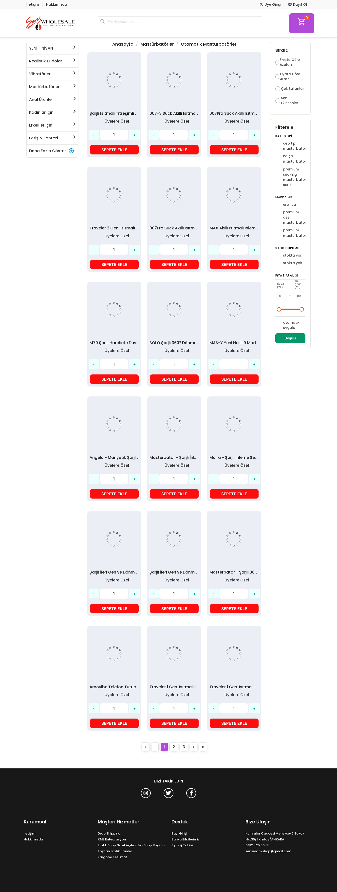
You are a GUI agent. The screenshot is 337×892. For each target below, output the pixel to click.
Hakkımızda (56, 4)
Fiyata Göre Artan (290, 76)
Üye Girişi (272, 4)
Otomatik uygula (291, 325)
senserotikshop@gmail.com (268, 851)
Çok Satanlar (292, 88)
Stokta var (292, 255)
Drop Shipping (109, 833)
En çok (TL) (298, 284)
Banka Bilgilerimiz (185, 839)
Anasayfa (122, 44)
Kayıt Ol (299, 4)
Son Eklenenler (289, 100)
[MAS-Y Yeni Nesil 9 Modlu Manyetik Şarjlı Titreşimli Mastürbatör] (234, 309)
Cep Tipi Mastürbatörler (293, 146)
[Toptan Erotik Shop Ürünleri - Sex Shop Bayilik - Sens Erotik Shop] (59, 23)
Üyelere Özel (117, 121)
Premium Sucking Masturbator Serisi (293, 177)
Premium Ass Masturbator (293, 217)
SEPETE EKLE (114, 149)
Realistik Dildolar (45, 61)
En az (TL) (281, 285)
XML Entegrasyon (112, 839)
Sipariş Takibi (182, 845)
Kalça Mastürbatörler (293, 159)
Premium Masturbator (293, 233)
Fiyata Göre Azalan (290, 62)
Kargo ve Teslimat (112, 857)
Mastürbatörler (44, 87)
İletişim (33, 4)
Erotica (289, 204)
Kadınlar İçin (41, 112)
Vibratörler (40, 74)
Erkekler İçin (40, 125)
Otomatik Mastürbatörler (209, 44)
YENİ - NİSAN (41, 48)
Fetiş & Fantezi (43, 138)
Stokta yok (292, 262)
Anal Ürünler (41, 99)
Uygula (290, 338)
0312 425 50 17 (257, 845)
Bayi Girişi (179, 833)
